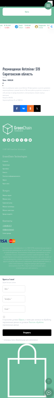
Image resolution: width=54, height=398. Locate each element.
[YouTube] (30, 140)
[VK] (21, 140)
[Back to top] (48, 381)
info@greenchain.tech (8, 229)
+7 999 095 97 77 (7, 226)
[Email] (8, 140)
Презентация (6, 165)
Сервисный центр (7, 203)
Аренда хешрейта (7, 214)
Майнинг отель (7, 199)
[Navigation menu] (48, 5)
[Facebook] (16, 108)
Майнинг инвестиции (8, 210)
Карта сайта (6, 183)
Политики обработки (36, 322)
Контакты (7, 220)
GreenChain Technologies (15, 156)
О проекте (5, 161)
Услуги (6, 190)
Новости (5, 172)
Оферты (21, 319)
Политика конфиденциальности (11, 176)
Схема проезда (7, 233)
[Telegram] (17, 140)
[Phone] (4, 140)
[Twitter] (37, 108)
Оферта (5, 180)
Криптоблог (6, 169)
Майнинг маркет (7, 195)
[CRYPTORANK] (51, 27)
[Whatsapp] (13, 140)
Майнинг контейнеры (8, 206)
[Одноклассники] (30, 108)
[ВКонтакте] (23, 108)
